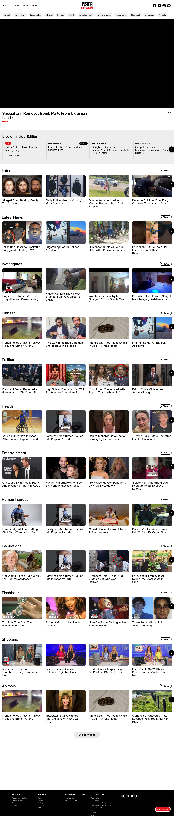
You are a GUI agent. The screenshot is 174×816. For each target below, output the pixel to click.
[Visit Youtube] (132, 796)
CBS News (95, 800)
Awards (14, 803)
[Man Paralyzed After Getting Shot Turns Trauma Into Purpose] (22, 515)
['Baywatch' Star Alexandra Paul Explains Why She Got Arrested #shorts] (66, 701)
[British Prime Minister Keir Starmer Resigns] (152, 375)
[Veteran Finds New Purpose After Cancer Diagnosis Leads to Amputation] (22, 421)
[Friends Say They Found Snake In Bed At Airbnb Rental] (109, 328)
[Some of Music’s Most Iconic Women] (66, 608)
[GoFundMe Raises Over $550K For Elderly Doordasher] (22, 561)
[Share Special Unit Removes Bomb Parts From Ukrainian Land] (169, 113)
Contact (15, 805)
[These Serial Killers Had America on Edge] (152, 608)
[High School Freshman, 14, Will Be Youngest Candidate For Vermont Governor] (66, 375)
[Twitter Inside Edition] (159, 5)
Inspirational (121, 15)
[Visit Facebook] (119, 796)
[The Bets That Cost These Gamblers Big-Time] (22, 608)
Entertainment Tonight (99, 803)
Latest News (19, 15)
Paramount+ (95, 798)
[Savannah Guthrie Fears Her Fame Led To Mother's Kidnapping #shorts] (152, 232)
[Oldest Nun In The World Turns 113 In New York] (109, 515)
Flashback (135, 15)
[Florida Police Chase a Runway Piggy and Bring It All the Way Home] (22, 328)
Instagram (41, 803)
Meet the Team (17, 800)
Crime (17, 5)
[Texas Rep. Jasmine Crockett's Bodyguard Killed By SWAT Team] (22, 232)
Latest (7, 15)
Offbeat (49, 15)
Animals (162, 15)
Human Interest (104, 15)
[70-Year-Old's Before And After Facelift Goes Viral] (152, 421)
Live (35, 5)
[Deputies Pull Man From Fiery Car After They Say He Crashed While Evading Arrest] (152, 186)
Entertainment (85, 15)
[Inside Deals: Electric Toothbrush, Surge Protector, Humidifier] (22, 655)
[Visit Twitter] (123, 796)
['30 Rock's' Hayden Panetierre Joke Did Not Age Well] (109, 468)
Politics (60, 15)
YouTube (41, 805)
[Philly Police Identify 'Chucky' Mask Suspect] (66, 186)
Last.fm (93, 813)
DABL (93, 810)
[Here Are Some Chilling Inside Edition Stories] (109, 608)
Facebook (41, 798)
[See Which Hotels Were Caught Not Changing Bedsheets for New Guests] (152, 280)
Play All (166, 171)
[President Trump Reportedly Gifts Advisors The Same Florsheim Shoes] (22, 375)
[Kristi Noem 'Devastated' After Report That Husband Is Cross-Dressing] (109, 375)
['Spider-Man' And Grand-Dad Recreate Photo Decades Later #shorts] (152, 468)
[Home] (87, 6)
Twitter (40, 800)
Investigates (35, 15)
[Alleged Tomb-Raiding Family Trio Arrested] (22, 186)
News (6, 5)
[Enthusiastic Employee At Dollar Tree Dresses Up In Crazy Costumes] (152, 561)
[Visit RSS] (136, 796)
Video (26, 5)
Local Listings (70, 798)
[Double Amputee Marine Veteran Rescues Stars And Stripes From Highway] (109, 186)
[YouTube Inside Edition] (169, 5)
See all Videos (87, 734)
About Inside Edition (19, 798)
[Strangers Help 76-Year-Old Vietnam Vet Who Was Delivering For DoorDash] (109, 561)
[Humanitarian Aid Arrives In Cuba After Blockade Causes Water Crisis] (109, 232)
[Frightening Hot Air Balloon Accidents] (66, 232)
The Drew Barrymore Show (101, 805)
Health (71, 15)
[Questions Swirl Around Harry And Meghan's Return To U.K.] (22, 468)
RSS (39, 808)
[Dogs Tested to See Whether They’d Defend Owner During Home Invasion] (22, 280)
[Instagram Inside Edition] (164, 5)
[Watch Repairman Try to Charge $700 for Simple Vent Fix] (109, 280)
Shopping (149, 15)
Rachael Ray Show (97, 808)
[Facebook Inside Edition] (154, 5)
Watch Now (14, 155)
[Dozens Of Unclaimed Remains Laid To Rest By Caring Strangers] (152, 515)
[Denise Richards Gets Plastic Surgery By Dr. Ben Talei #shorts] (109, 421)
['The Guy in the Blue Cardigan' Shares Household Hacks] (66, 328)
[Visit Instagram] (128, 796)
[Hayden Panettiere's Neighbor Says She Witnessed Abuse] (66, 468)
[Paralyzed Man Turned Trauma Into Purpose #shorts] (66, 421)
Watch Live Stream (71, 800)
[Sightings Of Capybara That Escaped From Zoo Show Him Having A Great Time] (152, 701)
